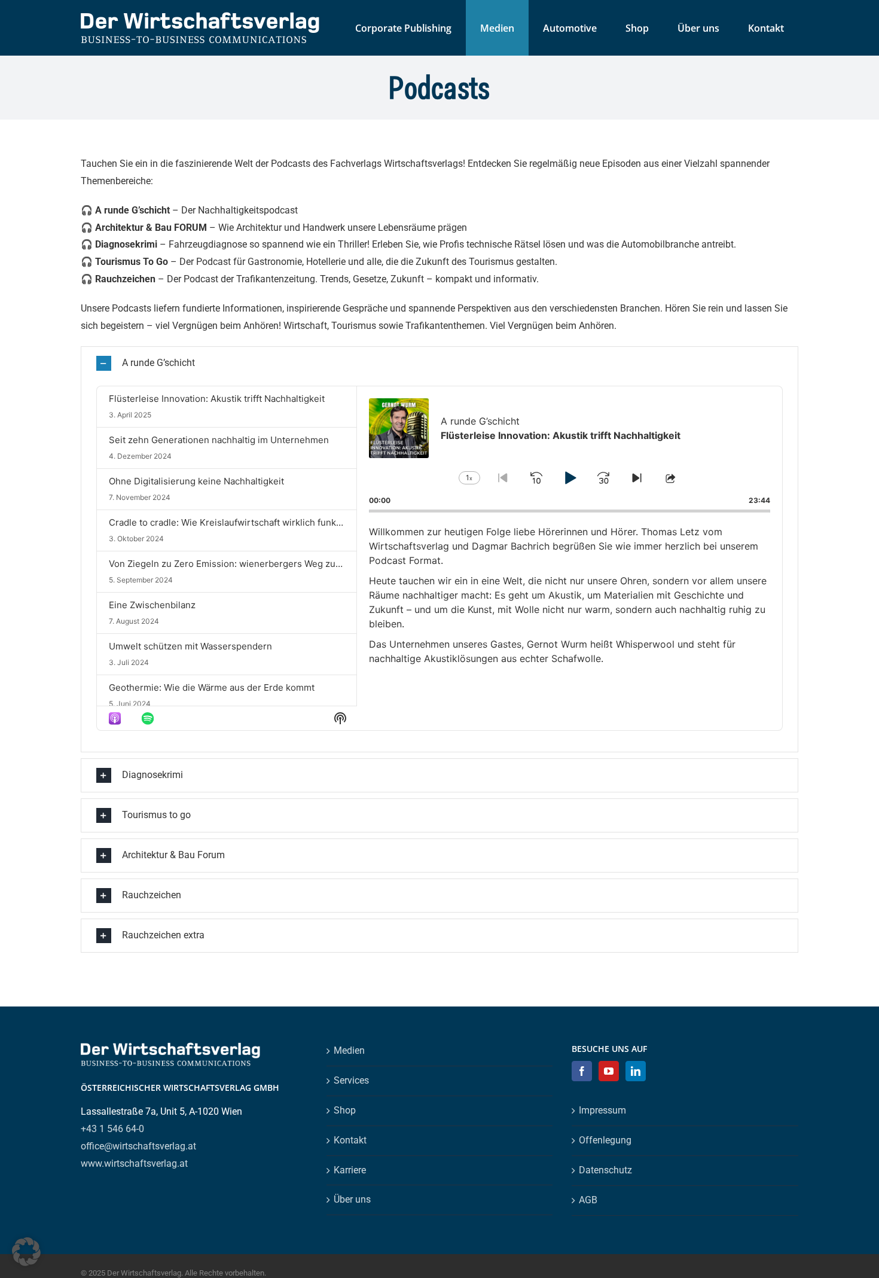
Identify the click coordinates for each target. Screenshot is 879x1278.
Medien (349, 1050)
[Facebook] (582, 1071)
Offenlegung (605, 1140)
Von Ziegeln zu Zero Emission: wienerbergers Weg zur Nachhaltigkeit (255, 563)
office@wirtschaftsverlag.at (138, 1146)
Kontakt (350, 1140)
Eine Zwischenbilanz (152, 605)
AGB (588, 1200)
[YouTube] (609, 1071)
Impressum (602, 1110)
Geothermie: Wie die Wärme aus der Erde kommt (212, 687)
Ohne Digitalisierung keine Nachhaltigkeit (196, 481)
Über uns (352, 1199)
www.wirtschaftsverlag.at (134, 1163)
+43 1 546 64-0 (112, 1128)
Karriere (350, 1170)
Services (351, 1080)
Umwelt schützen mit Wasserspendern (190, 646)
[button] (439, 363)
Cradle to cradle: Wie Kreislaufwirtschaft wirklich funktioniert (238, 522)
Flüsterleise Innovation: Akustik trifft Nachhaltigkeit (217, 398)
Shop (345, 1110)
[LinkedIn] (635, 1071)
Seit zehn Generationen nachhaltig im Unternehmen (219, 440)
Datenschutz (605, 1170)
